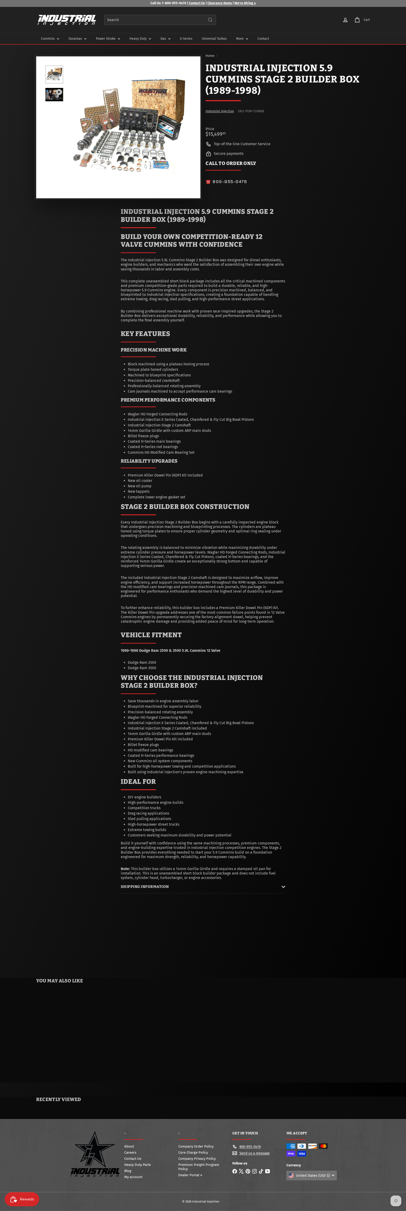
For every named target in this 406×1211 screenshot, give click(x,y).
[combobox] (160, 20)
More (240, 39)
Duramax (76, 39)
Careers (130, 1152)
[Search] (210, 20)
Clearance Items (220, 3)
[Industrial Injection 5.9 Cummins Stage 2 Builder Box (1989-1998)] (64, 1034)
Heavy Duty (138, 39)
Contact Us (197, 3)
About (129, 1146)
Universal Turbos (214, 39)
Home (210, 56)
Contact (263, 39)
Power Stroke (106, 39)
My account (133, 1177)
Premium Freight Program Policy (198, 1167)
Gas (163, 39)
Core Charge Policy (193, 1152)
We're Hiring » (245, 3)
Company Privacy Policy (197, 1158)
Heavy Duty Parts (137, 1165)
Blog (127, 1171)
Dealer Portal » (190, 1175)
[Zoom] (129, 127)
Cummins (48, 39)
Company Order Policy (196, 1146)
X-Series (186, 39)
